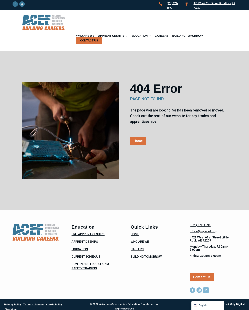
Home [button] (138, 141)
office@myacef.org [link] (203, 231)
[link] (15, 4)
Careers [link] (162, 36)
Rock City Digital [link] (234, 304)
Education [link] (139, 36)
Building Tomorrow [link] (187, 36)
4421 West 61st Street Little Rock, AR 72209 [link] (209, 239)
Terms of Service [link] (33, 304)
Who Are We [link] (85, 36)
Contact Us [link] (89, 40)
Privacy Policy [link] (13, 304)
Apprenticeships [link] (111, 36)
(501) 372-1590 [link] (200, 225)
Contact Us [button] (202, 277)
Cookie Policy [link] (54, 304)
